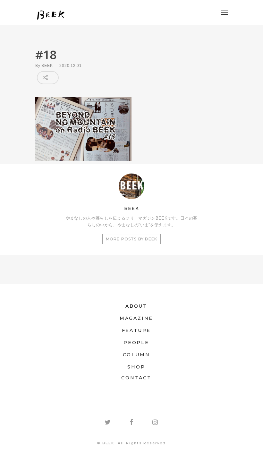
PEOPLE (136, 342)
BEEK (47, 65)
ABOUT (136, 306)
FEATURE (136, 330)
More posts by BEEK (131, 239)
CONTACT (136, 378)
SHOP (136, 367)
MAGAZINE (136, 318)
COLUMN (136, 355)
